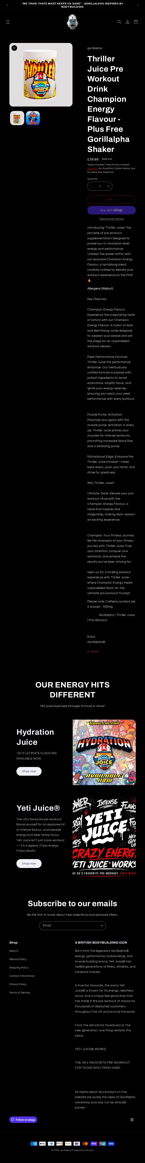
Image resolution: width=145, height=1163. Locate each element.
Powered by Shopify (83, 1150)
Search (13, 951)
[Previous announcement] (7, 5)
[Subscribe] (102, 925)
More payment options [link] (111, 219)
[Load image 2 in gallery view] (33, 118)
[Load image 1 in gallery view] (17, 118)
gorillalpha (65, 1150)
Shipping (92, 168)
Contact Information (22, 976)
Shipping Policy (18, 967)
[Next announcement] (138, 5)
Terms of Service (19, 992)
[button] (8, 22)
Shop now (29, 771)
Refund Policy (18, 959)
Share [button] (94, 651)
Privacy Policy (18, 984)
